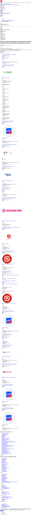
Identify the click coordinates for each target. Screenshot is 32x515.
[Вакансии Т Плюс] (16, 153)
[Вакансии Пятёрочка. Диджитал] (16, 236)
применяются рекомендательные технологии (16, 508)
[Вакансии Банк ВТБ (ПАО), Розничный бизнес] (16, 175)
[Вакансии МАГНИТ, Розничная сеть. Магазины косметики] (16, 211)
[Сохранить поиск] (1, 28)
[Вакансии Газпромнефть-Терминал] (16, 352)
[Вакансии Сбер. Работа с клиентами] (16, 72)
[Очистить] (1, 26)
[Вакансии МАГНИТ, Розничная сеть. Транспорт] (16, 259)
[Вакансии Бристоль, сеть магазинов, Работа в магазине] (16, 372)
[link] (1, 12)
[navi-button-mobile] (1, 16)
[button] (2, 15)
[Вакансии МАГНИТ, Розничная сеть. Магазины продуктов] (16, 298)
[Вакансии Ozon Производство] (16, 131)
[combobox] (4, 24)
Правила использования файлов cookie (14, 4)
